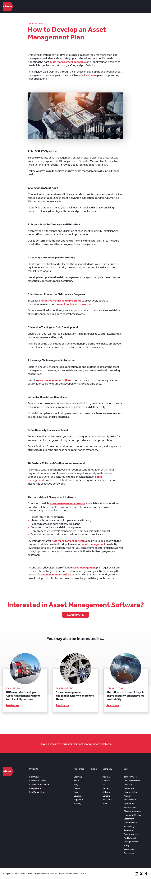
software (91, 75)
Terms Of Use (130, 776)
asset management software (67, 62)
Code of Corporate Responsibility (130, 788)
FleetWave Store (37, 792)
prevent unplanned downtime (73, 304)
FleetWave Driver (37, 780)
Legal (126, 768)
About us (106, 776)
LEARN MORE (75, 614)
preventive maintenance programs (60, 300)
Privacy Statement (132, 780)
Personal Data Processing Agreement (130, 826)
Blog (76, 784)
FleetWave (34, 776)
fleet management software (69, 540)
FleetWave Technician (39, 784)
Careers (106, 795)
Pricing (93, 768)
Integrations (35, 788)
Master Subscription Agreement (130, 799)
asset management (93, 544)
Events (77, 788)
